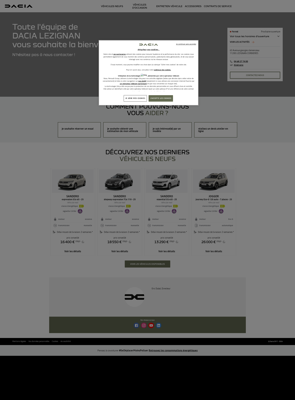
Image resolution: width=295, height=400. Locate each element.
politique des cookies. (162, 70)
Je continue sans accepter (186, 44)
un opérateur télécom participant (133, 83)
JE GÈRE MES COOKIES (135, 98)
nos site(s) (142, 81)
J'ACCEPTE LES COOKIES (160, 98)
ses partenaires (119, 54)
